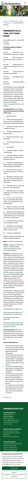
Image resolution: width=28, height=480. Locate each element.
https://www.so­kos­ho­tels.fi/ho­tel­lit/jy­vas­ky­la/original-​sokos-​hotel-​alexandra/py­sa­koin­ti (13, 324)
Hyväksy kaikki (14, 468)
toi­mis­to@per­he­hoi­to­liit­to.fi (11, 420)
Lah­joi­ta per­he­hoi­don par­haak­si (12, 443)
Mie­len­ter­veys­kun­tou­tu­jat (11, 436)
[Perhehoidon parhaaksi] (10, 3)
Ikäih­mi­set (6, 434)
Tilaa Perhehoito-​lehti (9, 445)
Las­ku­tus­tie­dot (7, 424)
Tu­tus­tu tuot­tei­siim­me (10, 447)
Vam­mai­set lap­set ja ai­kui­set (11, 433)
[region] (14, 465)
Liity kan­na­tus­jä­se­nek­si (10, 449)
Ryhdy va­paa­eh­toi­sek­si (10, 451)
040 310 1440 (10, 418)
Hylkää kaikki (14, 476)
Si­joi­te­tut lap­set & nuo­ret (10, 431)
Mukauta (14, 472)
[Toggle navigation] (25, 3)
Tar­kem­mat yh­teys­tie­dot (10, 422)
